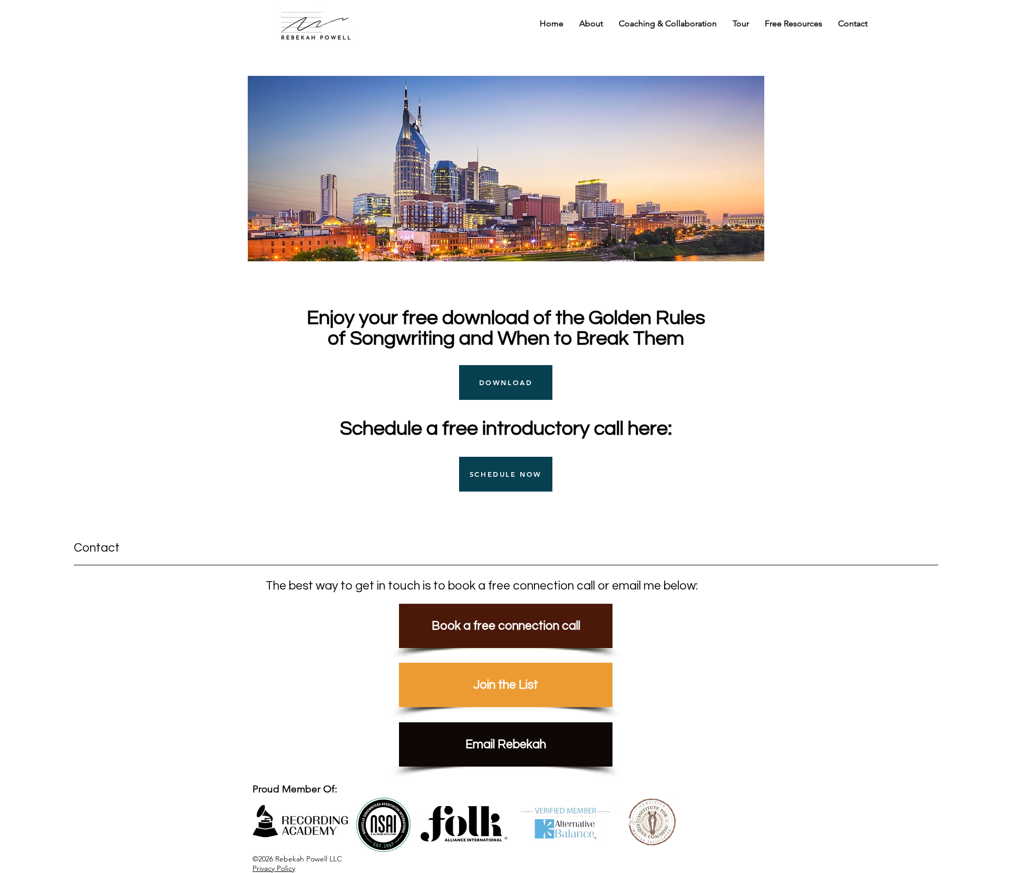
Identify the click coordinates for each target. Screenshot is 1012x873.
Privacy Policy (273, 868)
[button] (668, 24)
